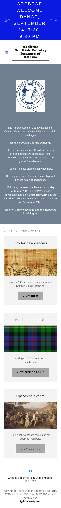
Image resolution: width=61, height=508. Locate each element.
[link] (30, 52)
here (49, 168)
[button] (8, 52)
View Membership (30, 372)
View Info (30, 296)
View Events (31, 448)
